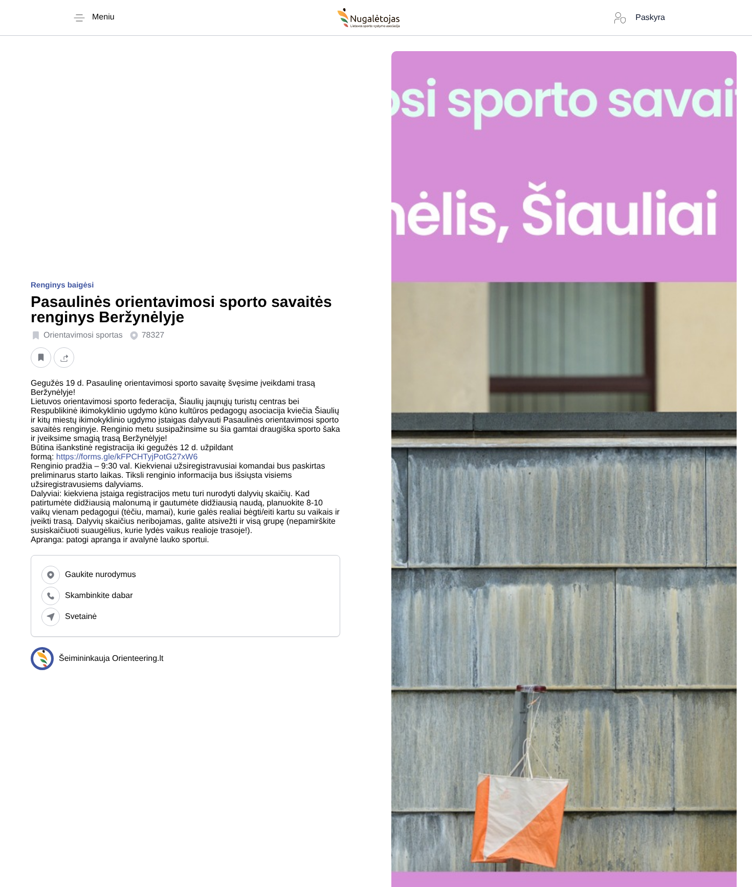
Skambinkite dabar (99, 595)
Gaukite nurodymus (100, 574)
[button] (41, 357)
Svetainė (81, 616)
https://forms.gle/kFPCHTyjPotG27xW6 (127, 457)
